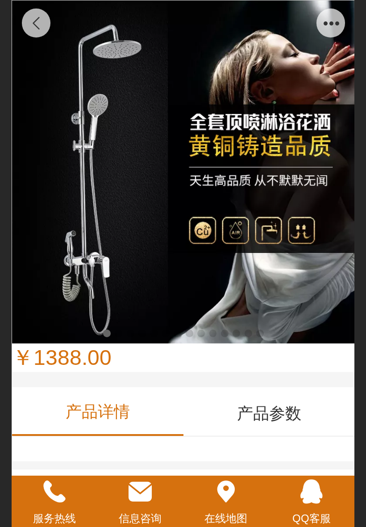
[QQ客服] (311, 492)
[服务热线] (54, 492)
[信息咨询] (140, 492)
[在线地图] (226, 492)
